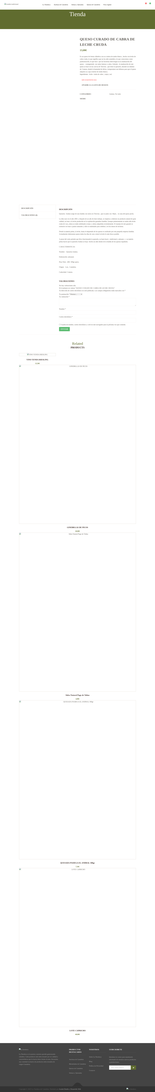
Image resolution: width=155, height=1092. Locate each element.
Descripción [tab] (27, 208)
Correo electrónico (66, 317)
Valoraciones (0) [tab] (29, 215)
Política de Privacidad (96, 1066)
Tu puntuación (64, 294)
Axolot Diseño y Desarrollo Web (70, 1089)
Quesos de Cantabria (93, 4)
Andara (111, 94)
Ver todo (118, 94)
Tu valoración (64, 297)
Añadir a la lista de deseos (95, 85)
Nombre (62, 309)
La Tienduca (46, 4)
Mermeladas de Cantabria (77, 1064)
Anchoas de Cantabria (61, 4)
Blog (90, 1061)
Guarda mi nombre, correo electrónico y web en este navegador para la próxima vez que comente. (93, 325)
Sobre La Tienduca (95, 1057)
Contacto (92, 1070)
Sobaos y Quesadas (77, 4)
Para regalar (107, 4)
